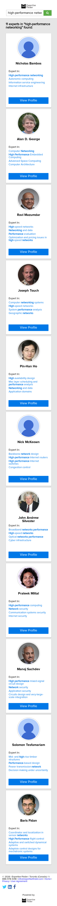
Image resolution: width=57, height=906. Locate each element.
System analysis (25, 309)
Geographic (21, 313)
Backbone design (24, 454)
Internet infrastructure (21, 86)
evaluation (22, 234)
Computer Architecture (22, 164)
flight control (26, 838)
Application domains (20, 391)
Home (48, 879)
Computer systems (26, 302)
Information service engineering (27, 82)
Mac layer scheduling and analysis (23, 383)
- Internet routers (28, 457)
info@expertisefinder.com (30, 879)
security (18, 609)
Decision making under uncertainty (28, 770)
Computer (21, 151)
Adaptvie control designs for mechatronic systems (25, 850)
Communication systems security (27, 612)
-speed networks (21, 226)
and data (21, 230)
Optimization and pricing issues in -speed (28, 239)
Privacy (5, 881)
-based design (24, 763)
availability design (22, 378)
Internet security (18, 616)
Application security (20, 691)
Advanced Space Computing (25, 161)
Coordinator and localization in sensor (26, 834)
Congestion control (19, 467)
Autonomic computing (21, 79)
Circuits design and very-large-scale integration (26, 696)
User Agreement (19, 881)
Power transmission (25, 766)
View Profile (28, 100)
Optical (26, 536)
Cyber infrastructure (20, 540)
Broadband (28, 529)
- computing (25, 605)
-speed (21, 533)
